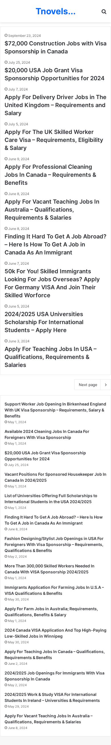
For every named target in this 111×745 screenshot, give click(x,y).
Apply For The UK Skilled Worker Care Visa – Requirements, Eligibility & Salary (54, 139)
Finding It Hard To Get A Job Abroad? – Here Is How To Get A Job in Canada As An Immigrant (55, 244)
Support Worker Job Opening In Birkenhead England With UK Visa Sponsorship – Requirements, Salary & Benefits (55, 409)
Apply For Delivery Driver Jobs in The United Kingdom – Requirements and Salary (55, 105)
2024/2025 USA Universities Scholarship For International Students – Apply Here (44, 322)
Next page (88, 384)
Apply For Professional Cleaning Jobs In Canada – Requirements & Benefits (50, 174)
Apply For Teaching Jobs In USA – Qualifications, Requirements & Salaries (50, 357)
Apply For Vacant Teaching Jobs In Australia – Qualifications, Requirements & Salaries (52, 209)
